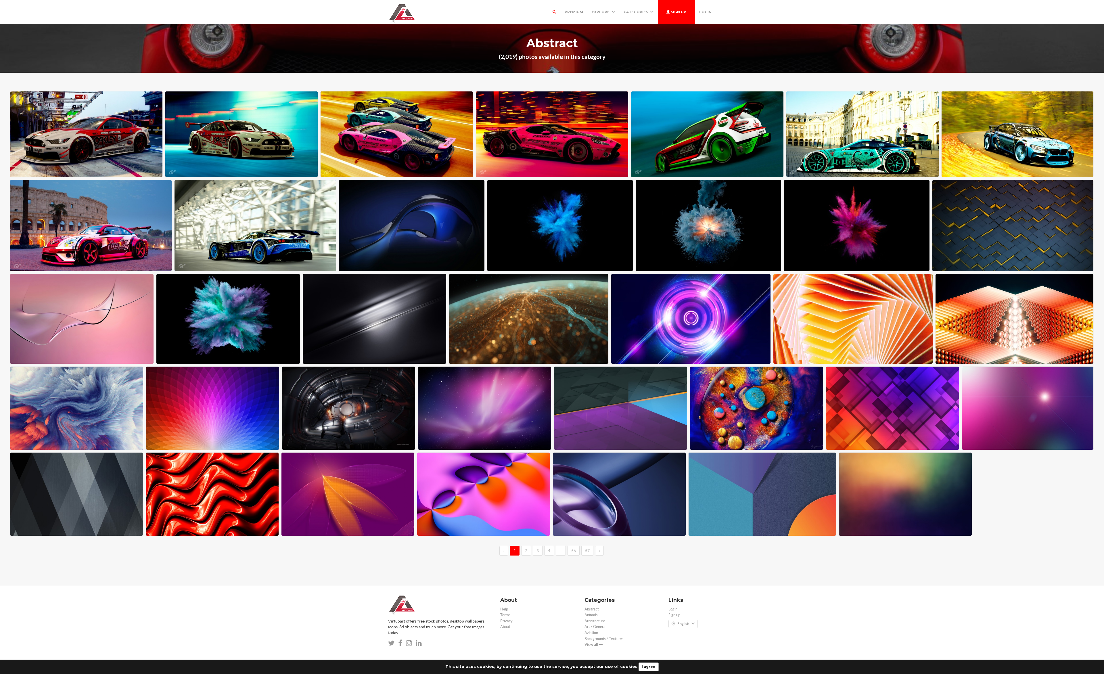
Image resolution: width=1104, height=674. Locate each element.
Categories (636, 12)
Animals (591, 615)
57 (587, 550)
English (683, 624)
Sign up (678, 12)
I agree (649, 667)
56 (573, 550)
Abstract (591, 609)
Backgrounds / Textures (604, 639)
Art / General (595, 627)
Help (504, 609)
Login (705, 12)
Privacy (506, 621)
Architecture (594, 621)
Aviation (591, 633)
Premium (574, 12)
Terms (505, 615)
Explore (601, 12)
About (505, 627)
